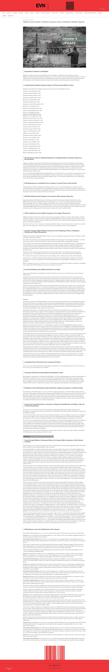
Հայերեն (100, 12)
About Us (4, 15)
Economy (37, 12)
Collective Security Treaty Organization (35, 224)
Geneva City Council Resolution (33, 409)
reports (52, 76)
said (66, 217)
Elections (21, 12)
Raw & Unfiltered (79, 12)
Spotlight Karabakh (45, 12)
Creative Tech (55, 12)
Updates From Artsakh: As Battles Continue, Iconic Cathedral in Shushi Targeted (53, 22)
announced (58, 187)
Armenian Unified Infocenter (42, 263)
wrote (24, 166)
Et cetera (62, 12)
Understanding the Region (90, 12)
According (29, 365)
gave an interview (43, 533)
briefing (62, 273)
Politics (31, 12)
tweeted (55, 173)
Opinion (26, 12)
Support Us (10, 15)
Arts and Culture (69, 12)
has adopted (44, 391)
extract (34, 445)
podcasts (9, 12)
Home (4, 12)
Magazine (15, 12)
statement (53, 236)
